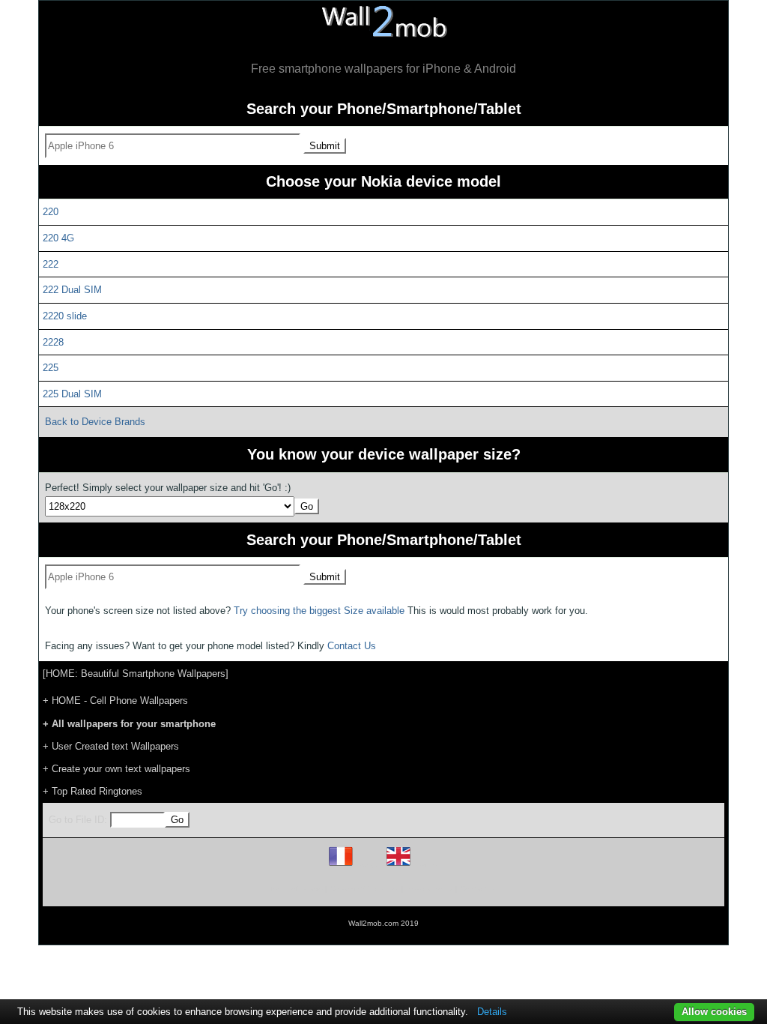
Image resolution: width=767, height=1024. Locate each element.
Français (368, 865)
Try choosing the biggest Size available (319, 610)
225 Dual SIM (72, 394)
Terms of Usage (296, 889)
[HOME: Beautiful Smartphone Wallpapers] (135, 673)
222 (50, 264)
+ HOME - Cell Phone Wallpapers (115, 700)
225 (50, 367)
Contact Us (351, 645)
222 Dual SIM (72, 289)
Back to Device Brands (95, 421)
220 (50, 211)
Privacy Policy (429, 889)
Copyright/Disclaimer (364, 889)
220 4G (58, 238)
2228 (53, 342)
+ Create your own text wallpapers (116, 768)
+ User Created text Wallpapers (111, 746)
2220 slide (65, 316)
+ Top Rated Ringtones (92, 791)
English (424, 865)
